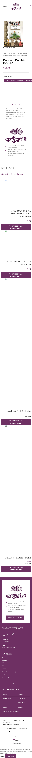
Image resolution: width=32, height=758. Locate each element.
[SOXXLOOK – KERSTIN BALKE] (18, 488)
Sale (3, 663)
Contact (4, 668)
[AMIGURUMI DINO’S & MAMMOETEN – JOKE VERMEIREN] (18, 192)
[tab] (15, 104)
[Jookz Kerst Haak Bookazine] (18, 341)
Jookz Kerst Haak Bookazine (18, 411)
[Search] (26, 6)
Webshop (12, 53)
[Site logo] (16, 6)
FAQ (3, 665)
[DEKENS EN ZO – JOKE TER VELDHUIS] (18, 243)
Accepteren (10, 756)
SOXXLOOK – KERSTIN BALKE (17, 558)
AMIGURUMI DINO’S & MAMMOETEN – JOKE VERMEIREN (21, 213)
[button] (16, 227)
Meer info (2, 756)
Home (5, 53)
